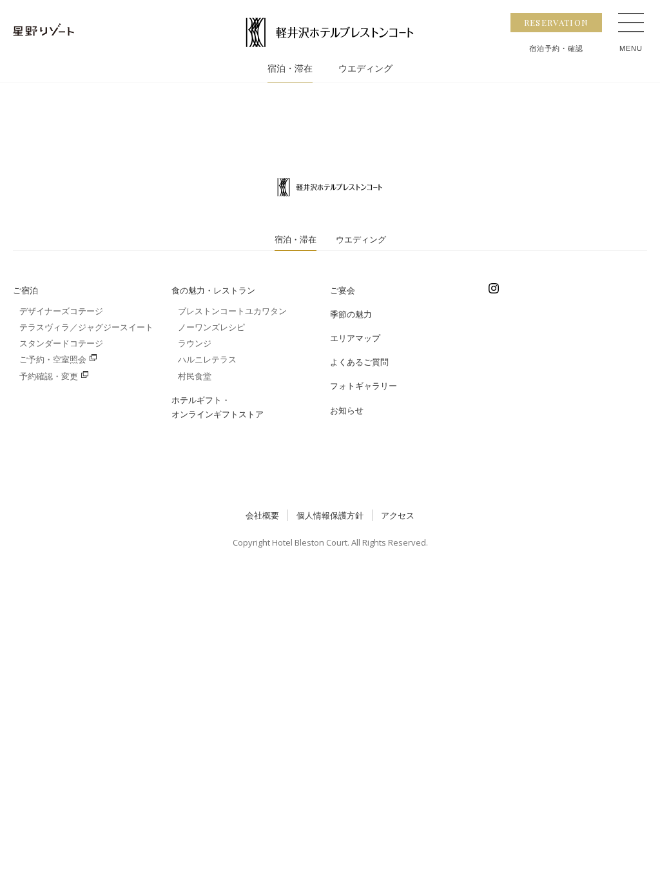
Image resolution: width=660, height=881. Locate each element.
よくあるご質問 (359, 362)
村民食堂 (194, 376)
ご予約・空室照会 (52, 359)
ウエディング (365, 69)
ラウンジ (194, 343)
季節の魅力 (351, 314)
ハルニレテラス (207, 359)
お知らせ (347, 410)
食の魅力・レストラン (213, 290)
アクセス (397, 515)
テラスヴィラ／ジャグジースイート (86, 327)
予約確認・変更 (48, 376)
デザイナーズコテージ (61, 311)
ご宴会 (342, 290)
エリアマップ (355, 338)
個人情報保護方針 (330, 515)
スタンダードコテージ (61, 343)
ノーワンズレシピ (211, 327)
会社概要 (262, 515)
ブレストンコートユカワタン (232, 311)
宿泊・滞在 (290, 69)
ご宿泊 (25, 290)
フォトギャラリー (363, 385)
